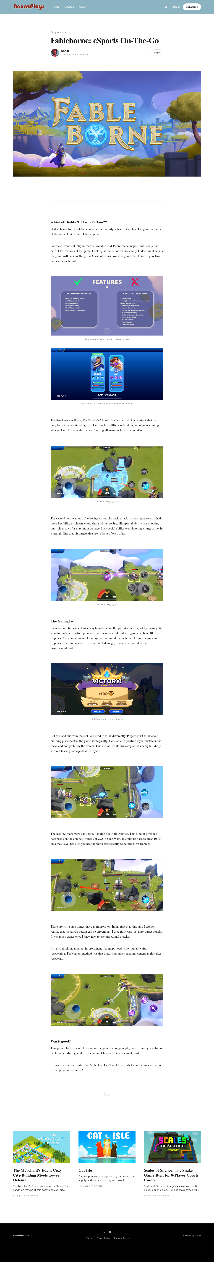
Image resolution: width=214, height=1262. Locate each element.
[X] (104, 1232)
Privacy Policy (103, 1238)
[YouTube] (110, 1232)
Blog (56, 6)
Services (69, 6)
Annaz (65, 50)
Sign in (176, 6)
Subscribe (192, 6)
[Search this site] (165, 6)
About (82, 6)
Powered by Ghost (192, 1235)
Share (157, 52)
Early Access (58, 32)
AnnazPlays (18, 1235)
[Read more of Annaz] (55, 52)
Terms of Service (122, 1238)
